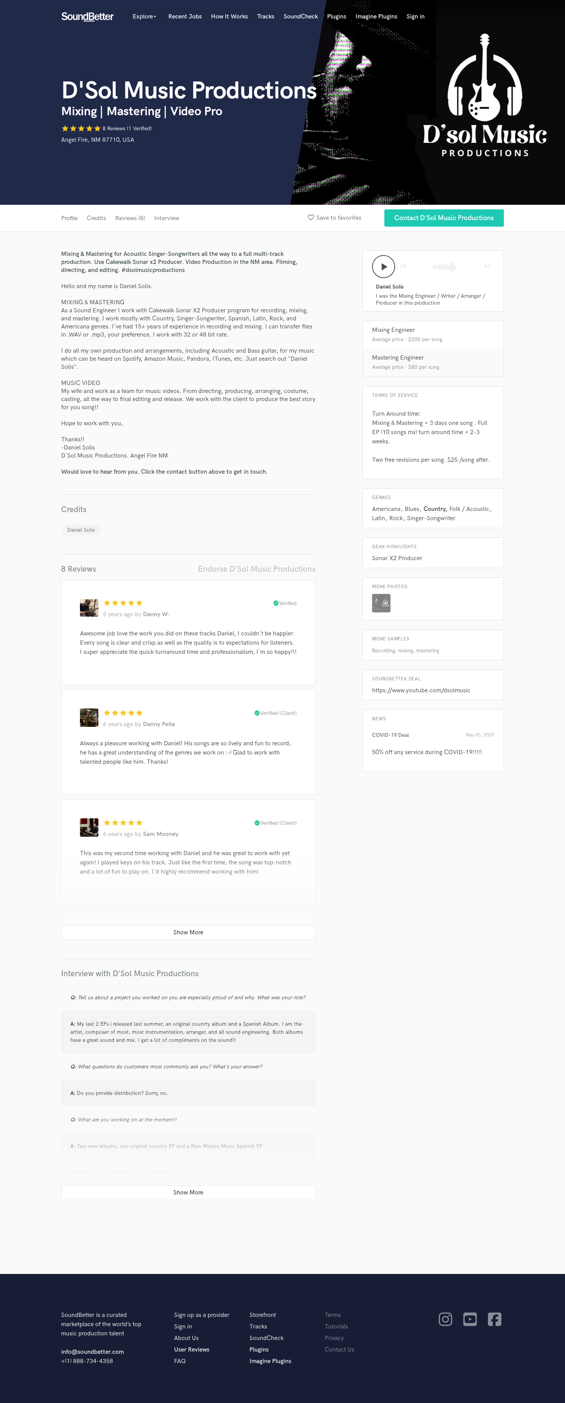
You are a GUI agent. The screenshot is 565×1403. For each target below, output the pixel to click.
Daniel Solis (81, 530)
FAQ (180, 1361)
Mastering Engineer (398, 358)
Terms (333, 1315)
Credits (96, 218)
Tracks (265, 16)
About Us (186, 1338)
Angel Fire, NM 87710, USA (97, 140)
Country (434, 509)
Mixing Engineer (393, 330)
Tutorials (336, 1326)
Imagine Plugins (376, 16)
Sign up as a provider (201, 1315)
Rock (396, 518)
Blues (412, 509)
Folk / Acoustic (469, 509)
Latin (378, 518)
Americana (386, 509)
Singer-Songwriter (431, 518)
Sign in (416, 16)
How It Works (229, 16)
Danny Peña (159, 724)
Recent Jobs (185, 16)
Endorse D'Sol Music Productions (257, 569)
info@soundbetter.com (92, 1352)
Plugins (336, 16)
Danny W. (156, 614)
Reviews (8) (130, 218)
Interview (166, 218)
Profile (69, 218)
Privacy (334, 1338)
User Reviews (191, 1349)
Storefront (262, 1315)
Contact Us (339, 1349)
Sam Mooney (160, 834)
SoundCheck (301, 16)
